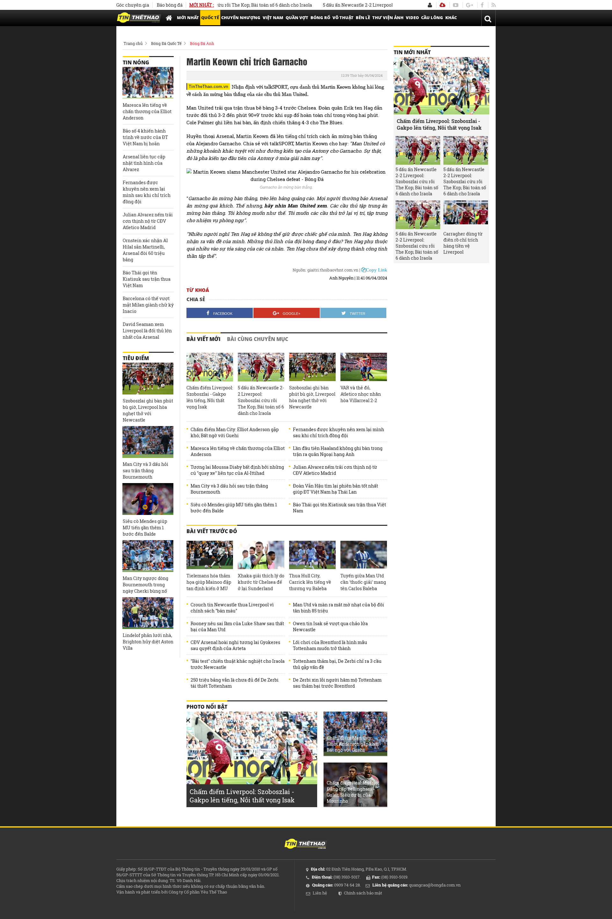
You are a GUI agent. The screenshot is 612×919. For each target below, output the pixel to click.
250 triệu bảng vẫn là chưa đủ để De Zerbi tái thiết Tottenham (235, 683)
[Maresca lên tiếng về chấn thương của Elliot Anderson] (147, 83)
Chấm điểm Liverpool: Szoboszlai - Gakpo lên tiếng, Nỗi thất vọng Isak (209, 397)
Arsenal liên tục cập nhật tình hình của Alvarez (144, 163)
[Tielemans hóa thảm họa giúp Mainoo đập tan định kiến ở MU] (209, 555)
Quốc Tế (210, 17)
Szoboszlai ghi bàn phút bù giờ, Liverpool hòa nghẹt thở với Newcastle (312, 397)
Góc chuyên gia (132, 5)
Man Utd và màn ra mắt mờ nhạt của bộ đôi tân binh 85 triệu (338, 608)
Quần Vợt (297, 17)
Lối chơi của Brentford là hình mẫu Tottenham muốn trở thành (330, 645)
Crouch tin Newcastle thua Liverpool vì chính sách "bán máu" (232, 608)
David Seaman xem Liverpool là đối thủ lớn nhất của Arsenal (147, 330)
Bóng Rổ (320, 17)
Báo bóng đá (170, 5)
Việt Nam (273, 17)
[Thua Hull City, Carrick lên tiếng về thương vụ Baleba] (312, 555)
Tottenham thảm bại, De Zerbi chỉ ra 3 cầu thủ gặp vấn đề (337, 664)
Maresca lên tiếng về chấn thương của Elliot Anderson (238, 451)
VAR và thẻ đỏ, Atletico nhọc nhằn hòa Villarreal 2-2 (360, 394)
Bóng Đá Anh (202, 43)
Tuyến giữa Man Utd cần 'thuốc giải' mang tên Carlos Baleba (363, 582)
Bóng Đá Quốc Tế (166, 43)
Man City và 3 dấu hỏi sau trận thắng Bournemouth (229, 489)
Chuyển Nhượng (240, 17)
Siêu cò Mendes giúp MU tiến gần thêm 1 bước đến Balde (234, 508)
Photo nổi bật (206, 706)
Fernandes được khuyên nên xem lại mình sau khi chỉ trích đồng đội (338, 432)
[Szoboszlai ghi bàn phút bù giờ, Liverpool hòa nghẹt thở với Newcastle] (312, 367)
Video (412, 17)
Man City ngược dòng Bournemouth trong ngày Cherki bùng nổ (145, 584)
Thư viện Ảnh (388, 17)
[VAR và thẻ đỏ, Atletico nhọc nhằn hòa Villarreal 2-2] (363, 367)
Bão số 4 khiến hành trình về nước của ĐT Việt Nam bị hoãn (145, 137)
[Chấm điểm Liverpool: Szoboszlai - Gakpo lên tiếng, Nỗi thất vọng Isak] (209, 367)
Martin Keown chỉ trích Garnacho (246, 61)
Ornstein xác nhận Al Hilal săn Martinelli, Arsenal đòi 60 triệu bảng (145, 250)
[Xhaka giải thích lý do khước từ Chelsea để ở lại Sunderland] (261, 555)
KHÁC (451, 17)
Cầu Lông (432, 17)
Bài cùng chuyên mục (257, 339)
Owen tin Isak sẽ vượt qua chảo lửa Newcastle (330, 626)
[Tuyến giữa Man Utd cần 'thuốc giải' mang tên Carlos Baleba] (363, 555)
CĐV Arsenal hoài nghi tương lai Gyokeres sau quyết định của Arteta (235, 645)
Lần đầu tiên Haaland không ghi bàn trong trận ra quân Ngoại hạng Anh (337, 451)
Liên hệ (320, 893)
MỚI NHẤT (188, 17)
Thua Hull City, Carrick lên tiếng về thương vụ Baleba (310, 582)
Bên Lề (363, 17)
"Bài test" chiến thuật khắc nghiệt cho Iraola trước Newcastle (238, 664)
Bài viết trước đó (211, 531)
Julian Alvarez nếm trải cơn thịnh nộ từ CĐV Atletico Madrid (335, 470)
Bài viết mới (203, 339)
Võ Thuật (342, 17)
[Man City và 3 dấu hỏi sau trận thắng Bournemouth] (147, 442)
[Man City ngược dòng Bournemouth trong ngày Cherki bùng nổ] (147, 556)
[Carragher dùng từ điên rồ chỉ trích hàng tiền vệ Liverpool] (465, 214)
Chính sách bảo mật (363, 893)
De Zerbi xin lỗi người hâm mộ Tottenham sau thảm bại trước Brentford (337, 683)
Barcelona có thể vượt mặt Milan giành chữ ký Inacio (148, 304)
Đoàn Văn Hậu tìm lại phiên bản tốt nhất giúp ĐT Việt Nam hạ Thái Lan (335, 489)
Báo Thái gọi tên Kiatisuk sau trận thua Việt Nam (339, 508)
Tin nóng (136, 62)
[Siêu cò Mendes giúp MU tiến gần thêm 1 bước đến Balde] (147, 499)
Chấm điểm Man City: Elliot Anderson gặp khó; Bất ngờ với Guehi (235, 432)
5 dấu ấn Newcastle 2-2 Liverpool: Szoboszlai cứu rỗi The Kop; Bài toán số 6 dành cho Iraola (261, 400)
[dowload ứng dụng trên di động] (442, 5)
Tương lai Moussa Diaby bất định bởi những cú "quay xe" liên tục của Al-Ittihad (237, 470)
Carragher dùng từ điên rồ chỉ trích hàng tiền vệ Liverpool (463, 243)
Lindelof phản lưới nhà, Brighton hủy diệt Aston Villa (148, 641)
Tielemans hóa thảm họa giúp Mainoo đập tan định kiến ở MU (208, 582)
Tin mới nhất (412, 52)
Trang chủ (133, 43)
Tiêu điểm (136, 358)
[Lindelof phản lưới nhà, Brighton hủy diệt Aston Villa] (147, 613)
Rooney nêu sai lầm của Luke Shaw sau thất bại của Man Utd (237, 626)
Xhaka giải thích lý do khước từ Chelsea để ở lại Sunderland (261, 582)
